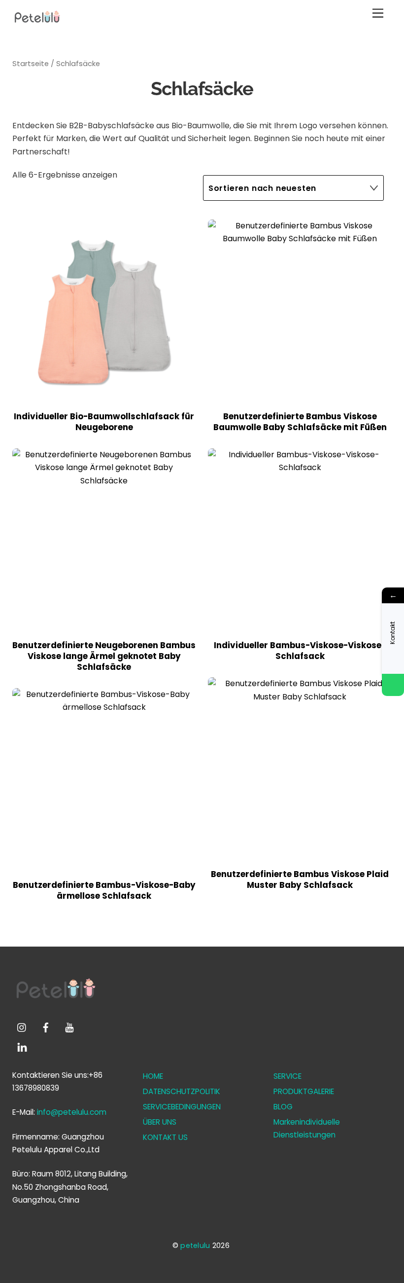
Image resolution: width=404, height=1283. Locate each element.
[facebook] (46, 1027)
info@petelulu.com (71, 1112)
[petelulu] (37, 23)
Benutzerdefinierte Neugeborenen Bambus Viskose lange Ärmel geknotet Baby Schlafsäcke (104, 656)
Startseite (30, 64)
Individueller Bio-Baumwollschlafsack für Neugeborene (104, 422)
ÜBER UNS (159, 1122)
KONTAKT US (165, 1137)
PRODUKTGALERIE (303, 1091)
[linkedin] (22, 1046)
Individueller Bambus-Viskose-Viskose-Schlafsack (300, 651)
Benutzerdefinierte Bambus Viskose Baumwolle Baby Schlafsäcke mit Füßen (300, 422)
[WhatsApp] (393, 685)
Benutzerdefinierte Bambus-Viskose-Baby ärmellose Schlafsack (104, 891)
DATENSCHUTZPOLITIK (181, 1091)
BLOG (283, 1106)
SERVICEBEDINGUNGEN (182, 1106)
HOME (153, 1076)
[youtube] (69, 1027)
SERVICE (287, 1076)
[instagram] (22, 1027)
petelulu (195, 1245)
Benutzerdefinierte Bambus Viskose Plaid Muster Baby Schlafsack (300, 880)
